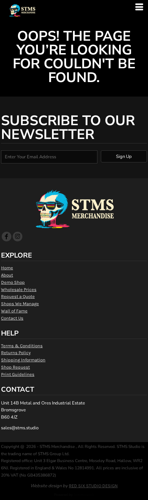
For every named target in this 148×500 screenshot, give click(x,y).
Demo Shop (13, 282)
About (7, 275)
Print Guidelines (17, 374)
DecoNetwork (84, 495)
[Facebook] (6, 236)
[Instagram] (17, 236)
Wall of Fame (14, 310)
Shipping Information (23, 359)
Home (7, 267)
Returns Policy (16, 352)
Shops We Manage (20, 303)
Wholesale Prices (18, 289)
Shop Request (15, 367)
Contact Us (12, 318)
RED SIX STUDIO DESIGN (93, 485)
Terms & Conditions (22, 345)
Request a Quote (18, 296)
